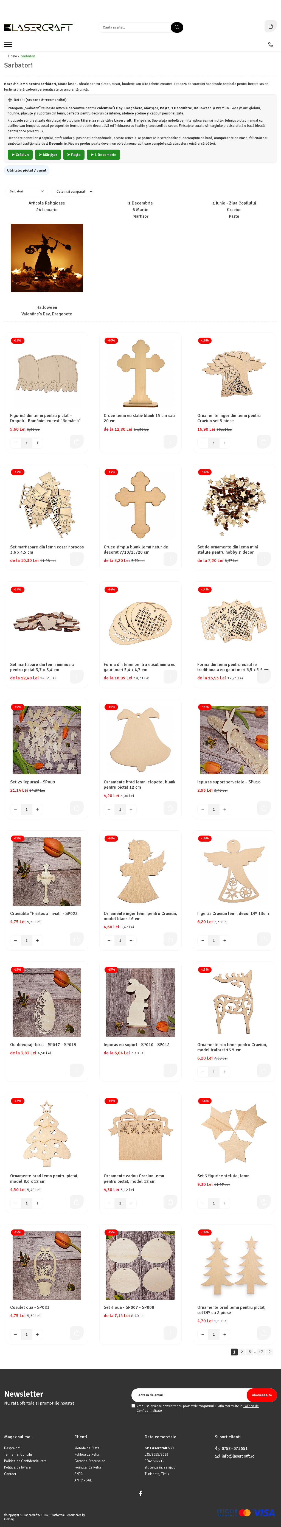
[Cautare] (177, 27)
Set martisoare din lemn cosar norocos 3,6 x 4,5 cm (47, 550)
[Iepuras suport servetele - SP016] (234, 740)
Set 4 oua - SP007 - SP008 (129, 1307)
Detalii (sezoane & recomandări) (37, 100)
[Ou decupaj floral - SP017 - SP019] (47, 1003)
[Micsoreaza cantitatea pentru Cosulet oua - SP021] (15, 1334)
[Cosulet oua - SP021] (47, 1265)
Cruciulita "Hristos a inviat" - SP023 (44, 913)
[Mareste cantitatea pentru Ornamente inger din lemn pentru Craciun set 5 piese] (224, 443)
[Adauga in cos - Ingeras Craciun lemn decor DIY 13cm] (264, 939)
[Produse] (9, 46)
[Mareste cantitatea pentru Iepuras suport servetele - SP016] (224, 809)
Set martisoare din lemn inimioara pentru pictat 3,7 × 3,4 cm (42, 667)
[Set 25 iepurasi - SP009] (47, 740)
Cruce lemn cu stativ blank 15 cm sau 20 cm (139, 418)
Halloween (46, 307)
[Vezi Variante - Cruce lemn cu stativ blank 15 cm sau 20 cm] (170, 442)
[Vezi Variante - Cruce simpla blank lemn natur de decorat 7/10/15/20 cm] (170, 559)
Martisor (140, 216)
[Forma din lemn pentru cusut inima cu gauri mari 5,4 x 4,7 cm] (140, 622)
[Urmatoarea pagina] (269, 1352)
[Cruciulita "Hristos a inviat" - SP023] (47, 871)
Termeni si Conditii (18, 1454)
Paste (234, 216)
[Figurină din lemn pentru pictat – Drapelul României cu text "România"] (47, 373)
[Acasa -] (38, 27)
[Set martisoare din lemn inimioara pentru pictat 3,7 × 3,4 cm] (47, 622)
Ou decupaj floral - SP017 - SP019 (43, 1044)
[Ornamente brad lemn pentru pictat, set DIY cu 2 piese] (234, 1265)
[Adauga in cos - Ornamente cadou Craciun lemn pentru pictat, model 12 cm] (170, 1202)
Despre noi (12, 1448)
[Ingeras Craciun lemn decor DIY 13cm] (234, 871)
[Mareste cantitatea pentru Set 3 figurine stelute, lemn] (224, 1203)
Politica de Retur (86, 1454)
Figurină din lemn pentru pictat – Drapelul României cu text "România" (45, 418)
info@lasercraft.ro (237, 1456)
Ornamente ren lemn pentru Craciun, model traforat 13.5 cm (232, 1047)
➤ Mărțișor (48, 154)
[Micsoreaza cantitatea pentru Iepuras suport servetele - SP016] (202, 809)
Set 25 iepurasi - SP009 (32, 782)
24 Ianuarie (47, 209)
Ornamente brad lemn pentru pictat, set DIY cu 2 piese (231, 1310)
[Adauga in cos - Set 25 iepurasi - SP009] (77, 808)
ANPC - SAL (83, 1480)
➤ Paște (74, 154)
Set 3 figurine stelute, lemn (223, 1176)
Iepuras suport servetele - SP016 (229, 782)
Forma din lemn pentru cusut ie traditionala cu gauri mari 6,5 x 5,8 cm (233, 667)
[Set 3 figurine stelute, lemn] (234, 1134)
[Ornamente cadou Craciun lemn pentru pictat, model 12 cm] (140, 1134)
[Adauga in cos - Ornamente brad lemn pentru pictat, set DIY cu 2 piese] (264, 1333)
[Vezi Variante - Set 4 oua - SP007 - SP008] (170, 1333)
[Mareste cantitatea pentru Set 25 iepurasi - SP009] (37, 809)
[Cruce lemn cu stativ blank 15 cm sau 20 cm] (140, 373)
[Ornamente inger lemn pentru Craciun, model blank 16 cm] (140, 871)
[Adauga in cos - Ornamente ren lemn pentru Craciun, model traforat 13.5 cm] (264, 1070)
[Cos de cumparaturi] (271, 26)
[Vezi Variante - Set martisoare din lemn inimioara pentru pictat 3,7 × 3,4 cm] (77, 676)
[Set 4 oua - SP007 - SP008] (140, 1265)
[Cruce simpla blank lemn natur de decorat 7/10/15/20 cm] (140, 505)
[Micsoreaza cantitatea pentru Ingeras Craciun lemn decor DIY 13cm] (202, 940)
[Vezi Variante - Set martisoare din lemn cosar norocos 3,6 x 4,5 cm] (77, 559)
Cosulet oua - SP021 (29, 1307)
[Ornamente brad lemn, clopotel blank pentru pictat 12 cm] (140, 740)
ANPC (78, 1474)
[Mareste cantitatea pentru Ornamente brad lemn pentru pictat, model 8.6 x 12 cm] (37, 1203)
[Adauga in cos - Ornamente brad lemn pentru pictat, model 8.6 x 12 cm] (77, 1202)
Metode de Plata (86, 1448)
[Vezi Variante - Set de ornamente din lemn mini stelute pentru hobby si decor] (264, 559)
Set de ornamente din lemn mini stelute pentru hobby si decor (227, 550)
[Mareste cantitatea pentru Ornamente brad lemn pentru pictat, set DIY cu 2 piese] (224, 1334)
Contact (10, 1474)
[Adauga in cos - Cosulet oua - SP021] (77, 1333)
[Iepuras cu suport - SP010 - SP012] (140, 1003)
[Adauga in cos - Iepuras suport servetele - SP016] (264, 808)
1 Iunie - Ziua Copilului (234, 203)
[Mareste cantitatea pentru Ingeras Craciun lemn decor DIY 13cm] (224, 940)
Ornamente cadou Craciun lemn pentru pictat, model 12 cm (134, 1178)
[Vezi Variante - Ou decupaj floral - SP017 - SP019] (77, 1070)
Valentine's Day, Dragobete (46, 314)
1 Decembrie (140, 203)
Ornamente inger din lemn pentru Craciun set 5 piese (229, 418)
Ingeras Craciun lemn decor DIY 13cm (233, 913)
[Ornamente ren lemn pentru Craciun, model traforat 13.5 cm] (234, 1003)
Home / (14, 56)
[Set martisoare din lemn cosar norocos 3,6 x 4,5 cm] (47, 505)
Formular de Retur (87, 1467)
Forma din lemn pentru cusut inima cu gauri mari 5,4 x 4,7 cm (140, 667)
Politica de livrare (17, 1467)
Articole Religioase (47, 203)
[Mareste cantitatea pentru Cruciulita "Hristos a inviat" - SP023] (37, 940)
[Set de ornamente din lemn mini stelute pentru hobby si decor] (234, 505)
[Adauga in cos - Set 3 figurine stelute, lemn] (264, 1202)
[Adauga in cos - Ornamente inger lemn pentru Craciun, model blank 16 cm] (170, 939)
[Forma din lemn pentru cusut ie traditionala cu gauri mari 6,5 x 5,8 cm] (234, 622)
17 (261, 1351)
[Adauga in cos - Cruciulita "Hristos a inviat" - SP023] (77, 939)
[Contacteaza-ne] (271, 44)
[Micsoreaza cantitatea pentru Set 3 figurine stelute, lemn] (202, 1203)
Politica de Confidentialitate (25, 1461)
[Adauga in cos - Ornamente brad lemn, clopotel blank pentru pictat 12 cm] (170, 808)
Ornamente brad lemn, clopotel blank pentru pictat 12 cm (139, 785)
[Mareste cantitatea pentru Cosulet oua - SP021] (37, 1334)
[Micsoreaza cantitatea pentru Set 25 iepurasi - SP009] (15, 809)
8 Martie (140, 209)
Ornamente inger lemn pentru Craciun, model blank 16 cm (140, 916)
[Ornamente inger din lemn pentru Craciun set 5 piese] (234, 373)
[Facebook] (140, 1493)
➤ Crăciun (20, 154)
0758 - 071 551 (234, 1448)
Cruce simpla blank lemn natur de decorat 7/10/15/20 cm (136, 550)
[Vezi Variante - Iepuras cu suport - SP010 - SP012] (170, 1070)
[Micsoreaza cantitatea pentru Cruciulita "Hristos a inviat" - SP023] (15, 940)
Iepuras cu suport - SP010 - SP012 (137, 1044)
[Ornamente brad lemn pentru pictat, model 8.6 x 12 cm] (47, 1134)
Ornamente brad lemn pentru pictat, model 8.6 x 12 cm (44, 1178)
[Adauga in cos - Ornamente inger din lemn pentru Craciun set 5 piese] (264, 442)
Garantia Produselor (89, 1461)
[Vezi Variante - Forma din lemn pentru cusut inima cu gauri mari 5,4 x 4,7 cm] (170, 676)
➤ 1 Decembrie (103, 154)
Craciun (234, 209)
